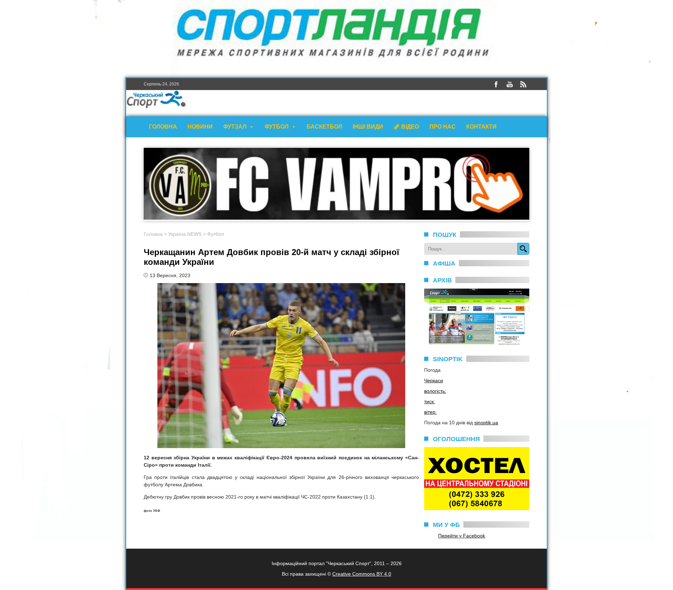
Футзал (234, 127)
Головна (163, 127)
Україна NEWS (185, 234)
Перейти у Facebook (461, 535)
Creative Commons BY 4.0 (361, 574)
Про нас (442, 127)
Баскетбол (324, 127)
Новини (200, 127)
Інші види (368, 127)
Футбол (276, 127)
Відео (410, 127)
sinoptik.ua (486, 422)
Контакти (481, 127)
